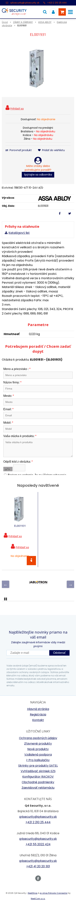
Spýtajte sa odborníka (38, 174)
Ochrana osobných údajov (38, 738)
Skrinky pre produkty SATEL (38, 765)
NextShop (32, 893)
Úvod (5, 22)
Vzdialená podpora (38, 754)
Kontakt (38, 720)
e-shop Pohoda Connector (54, 893)
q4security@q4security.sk (24, 2)
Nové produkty (38, 749)
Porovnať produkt (20, 150)
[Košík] (62, 12)
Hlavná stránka (38, 709)
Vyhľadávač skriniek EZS (38, 771)
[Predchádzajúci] (5, 584)
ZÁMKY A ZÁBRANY (23, 22)
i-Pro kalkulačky (38, 760)
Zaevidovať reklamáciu (38, 788)
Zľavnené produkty (38, 743)
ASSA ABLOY (44, 22)
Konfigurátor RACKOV (38, 777)
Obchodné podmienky (38, 782)
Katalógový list (19, 233)
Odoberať (59, 652)
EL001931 (20, 525)
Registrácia (38, 714)
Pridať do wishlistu (53, 150)
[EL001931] (38, 68)
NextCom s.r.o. (38, 898)
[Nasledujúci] (70, 584)
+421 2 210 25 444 (57, 2)
